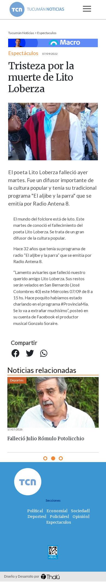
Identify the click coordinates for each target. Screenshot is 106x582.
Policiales (59, 516)
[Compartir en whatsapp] (44, 353)
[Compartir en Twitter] (30, 353)
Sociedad (79, 510)
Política (34, 510)
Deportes (17, 380)
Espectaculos (47, 33)
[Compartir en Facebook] (15, 353)
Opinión (80, 516)
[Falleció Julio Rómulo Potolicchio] (53, 402)
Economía (56, 510)
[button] (45, 458)
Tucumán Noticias (21, 33)
